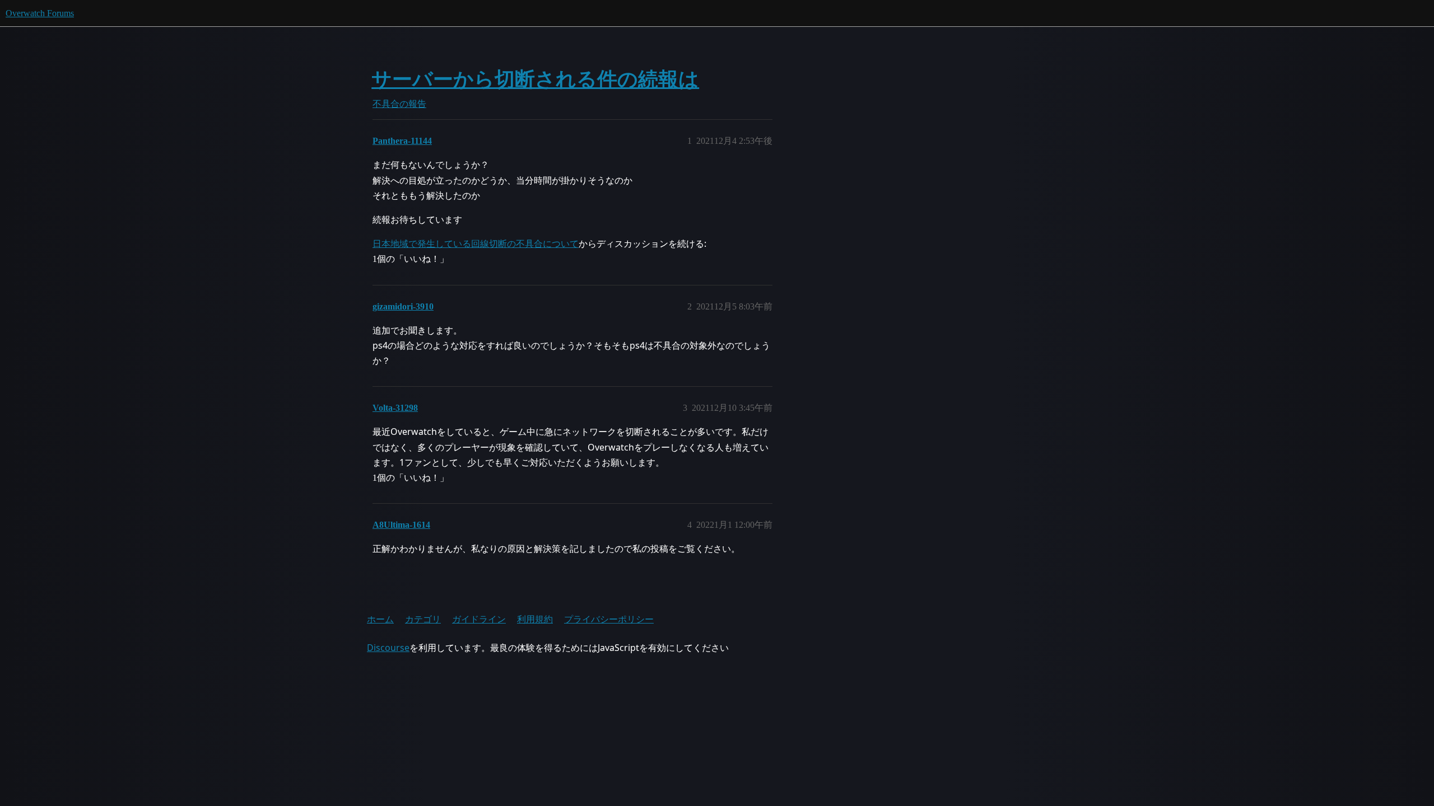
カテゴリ (423, 619)
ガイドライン (479, 619)
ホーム (380, 619)
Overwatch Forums (40, 13)
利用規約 (535, 619)
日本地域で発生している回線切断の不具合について (476, 243)
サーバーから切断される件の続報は (535, 79)
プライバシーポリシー (609, 619)
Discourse (388, 647)
